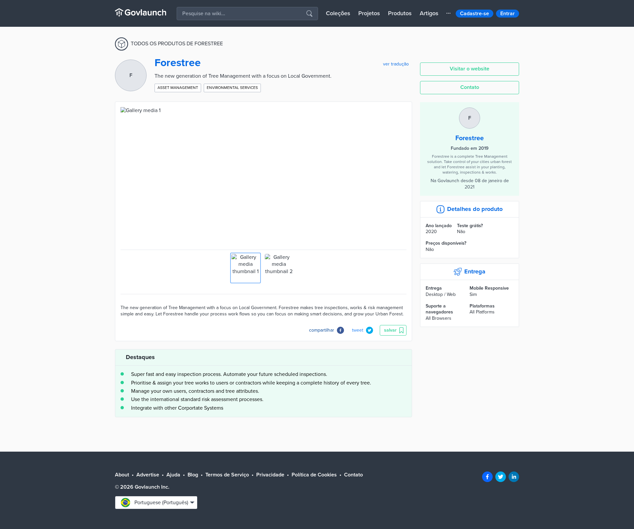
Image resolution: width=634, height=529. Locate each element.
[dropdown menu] (448, 13)
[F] (469, 110)
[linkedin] (514, 476)
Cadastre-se (474, 13)
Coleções (338, 13)
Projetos (369, 13)
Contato (469, 87)
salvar (390, 330)
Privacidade (270, 474)
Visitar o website (469, 68)
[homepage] (140, 12)
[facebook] (487, 476)
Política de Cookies (314, 474)
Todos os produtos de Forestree (177, 43)
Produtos (400, 13)
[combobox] (156, 502)
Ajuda (173, 474)
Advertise (147, 474)
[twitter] (500, 476)
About (122, 474)
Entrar (507, 13)
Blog (193, 474)
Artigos (429, 13)
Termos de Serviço (227, 474)
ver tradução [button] (396, 64)
